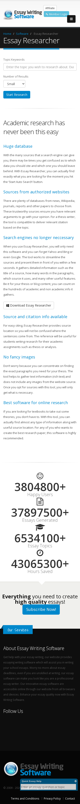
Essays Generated (40, 520)
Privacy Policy (52, 798)
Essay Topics (40, 546)
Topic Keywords (14, 59)
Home (7, 34)
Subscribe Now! (41, 609)
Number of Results (15, 76)
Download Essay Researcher (30, 305)
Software (22, 34)
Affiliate (50, 8)
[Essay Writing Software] (23, 14)
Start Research (16, 94)
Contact (70, 798)
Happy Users (40, 494)
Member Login (57, 14)
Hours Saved (40, 571)
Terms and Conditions (25, 798)
